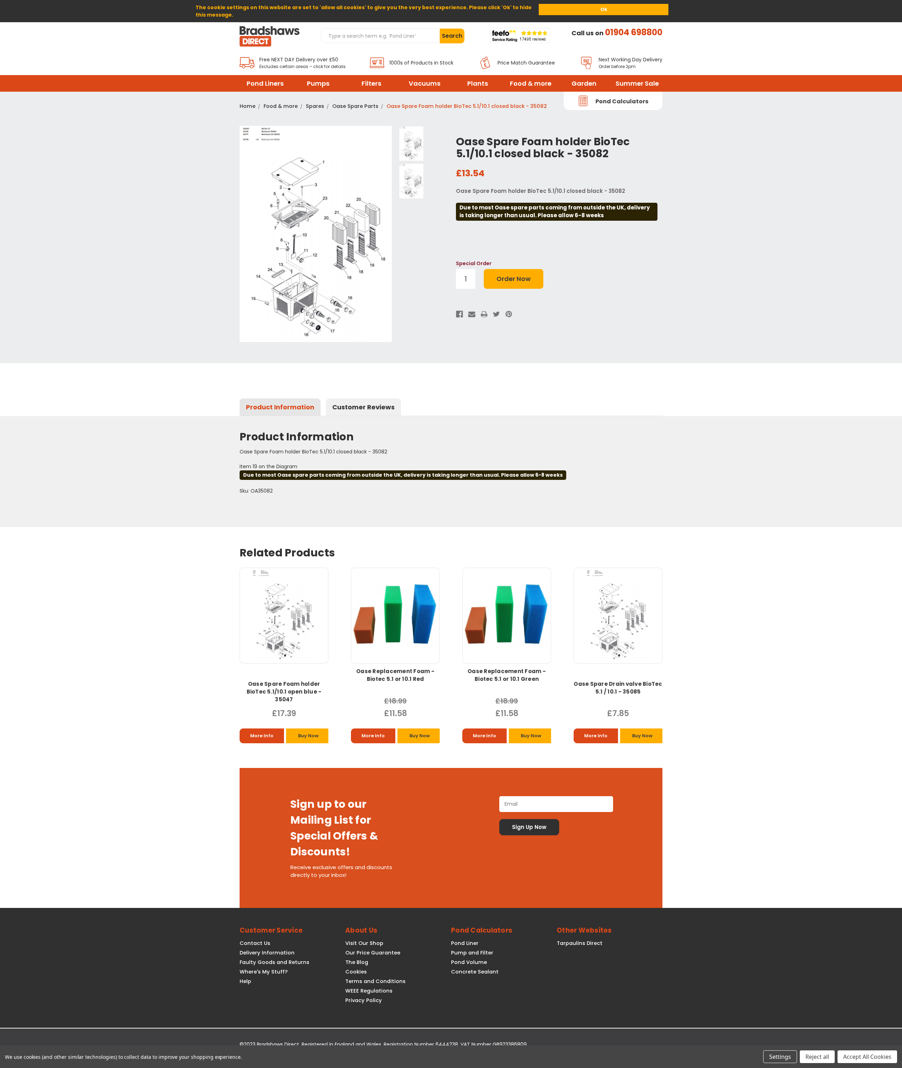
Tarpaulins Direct (580, 943)
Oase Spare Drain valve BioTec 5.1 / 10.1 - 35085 (618, 687)
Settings (780, 1057)
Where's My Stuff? (264, 971)
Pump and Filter (472, 952)
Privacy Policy (363, 1000)
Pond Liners (265, 83)
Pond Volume (469, 962)
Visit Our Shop (364, 943)
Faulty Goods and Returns (274, 962)
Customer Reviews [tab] (363, 407)
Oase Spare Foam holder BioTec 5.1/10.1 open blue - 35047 (284, 691)
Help (245, 981)
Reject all (817, 1057)
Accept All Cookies (867, 1057)
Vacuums (424, 83)
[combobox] (380, 35)
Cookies (356, 971)
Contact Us (255, 943)
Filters (371, 83)
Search (452, 36)
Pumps (318, 83)
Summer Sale (637, 83)
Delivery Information (267, 952)
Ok (603, 9)
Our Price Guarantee (372, 952)
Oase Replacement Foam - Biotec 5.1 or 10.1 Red (395, 675)
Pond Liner (464, 943)
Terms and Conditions (375, 981)
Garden (584, 83)
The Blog (356, 962)
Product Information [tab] (280, 407)
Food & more (530, 83)
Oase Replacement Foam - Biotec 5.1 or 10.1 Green (507, 675)
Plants (477, 83)
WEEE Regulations (369, 990)
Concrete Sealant (475, 971)
